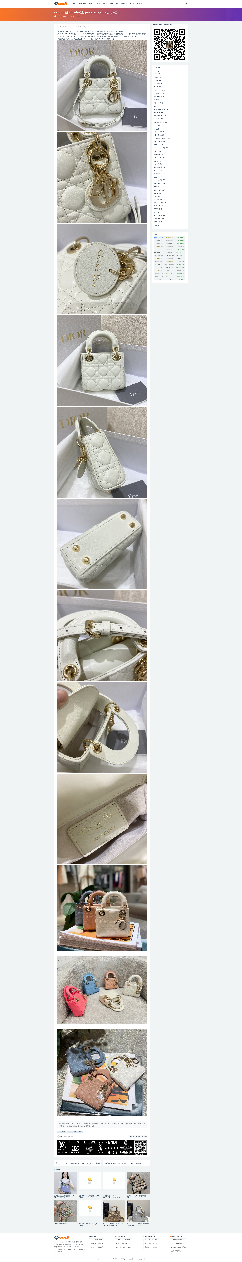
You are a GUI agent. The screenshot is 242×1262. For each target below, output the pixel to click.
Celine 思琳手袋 (159, 241)
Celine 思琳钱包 (169, 247)
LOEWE (156, 177)
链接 (145, 1136)
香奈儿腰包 (169, 279)
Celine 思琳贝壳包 (180, 244)
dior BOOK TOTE (158, 253)
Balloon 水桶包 (158, 180)
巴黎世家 (156, 225)
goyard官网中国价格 (178, 1240)
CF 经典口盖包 (158, 93)
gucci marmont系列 (169, 265)
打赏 (132, 1136)
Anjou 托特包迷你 (159, 135)
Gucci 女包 (157, 157)
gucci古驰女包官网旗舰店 (123, 1243)
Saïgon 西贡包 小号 (159, 144)
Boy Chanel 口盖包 (159, 90)
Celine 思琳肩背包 (159, 244)
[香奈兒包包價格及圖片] (55, 16)
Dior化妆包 (169, 258)
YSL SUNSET (157, 218)
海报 (138, 1136)
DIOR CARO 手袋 (169, 256)
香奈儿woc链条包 (158, 271)
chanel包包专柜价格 (140, 1259)
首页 (74, 3)
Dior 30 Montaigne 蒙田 (159, 250)
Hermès (156, 161)
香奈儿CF (169, 267)
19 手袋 (156, 80)
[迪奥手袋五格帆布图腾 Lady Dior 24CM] (65, 1211)
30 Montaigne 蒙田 (159, 109)
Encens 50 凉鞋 (158, 167)
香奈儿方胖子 (169, 277)
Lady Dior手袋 (180, 265)
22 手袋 (156, 87)
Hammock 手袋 (158, 183)
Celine (155, 71)
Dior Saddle (157, 119)
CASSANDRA (158, 199)
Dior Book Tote (158, 115)
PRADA (131, 3)
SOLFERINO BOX (159, 215)
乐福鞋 (156, 173)
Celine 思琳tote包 (158, 238)
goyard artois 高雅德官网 (178, 1247)
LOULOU (156, 209)
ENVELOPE (157, 205)
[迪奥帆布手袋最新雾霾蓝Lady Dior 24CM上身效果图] (65, 1183)
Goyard (156, 129)
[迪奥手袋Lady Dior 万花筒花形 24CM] (138, 1183)
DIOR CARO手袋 (158, 256)
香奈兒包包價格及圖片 (67, 1136)
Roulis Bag (108, 1259)
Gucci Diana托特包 (180, 262)
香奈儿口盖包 (169, 274)
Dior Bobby (157, 112)
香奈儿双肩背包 (159, 274)
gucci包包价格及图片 (124, 1240)
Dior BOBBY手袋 (180, 250)
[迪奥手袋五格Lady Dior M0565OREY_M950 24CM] (114, 1187)
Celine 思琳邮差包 (159, 247)
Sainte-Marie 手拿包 (159, 148)
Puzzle (155, 186)
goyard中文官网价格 (178, 1243)
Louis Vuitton (82, 3)
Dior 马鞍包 (159, 261)
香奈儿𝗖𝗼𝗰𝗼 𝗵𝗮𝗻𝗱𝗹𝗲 (180, 279)
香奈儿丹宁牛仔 (169, 271)
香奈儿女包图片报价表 (151, 1247)
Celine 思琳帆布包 (180, 238)
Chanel (156, 77)
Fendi (155, 126)
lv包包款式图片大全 (96, 1240)
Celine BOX (157, 74)
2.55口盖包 (157, 83)
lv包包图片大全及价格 (96, 1243)
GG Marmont (157, 154)
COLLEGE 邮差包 (159, 202)
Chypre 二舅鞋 (158, 164)
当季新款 (156, 99)
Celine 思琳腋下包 (169, 244)
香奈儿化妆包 (180, 271)
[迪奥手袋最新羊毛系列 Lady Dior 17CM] (90, 1211)
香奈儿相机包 (158, 279)
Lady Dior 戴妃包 (62, 16)
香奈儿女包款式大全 (151, 1243)
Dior (69, 27)
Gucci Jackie (159, 264)
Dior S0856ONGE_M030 (75, 1131)
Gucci (155, 151)
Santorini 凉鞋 (158, 170)
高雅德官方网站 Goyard (178, 1251)
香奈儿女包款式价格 (151, 1240)
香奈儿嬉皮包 (180, 274)
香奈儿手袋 (159, 276)
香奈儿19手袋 (158, 268)
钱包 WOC (157, 103)
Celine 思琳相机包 (180, 241)
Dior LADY (180, 255)
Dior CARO (180, 252)
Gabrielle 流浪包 (158, 96)
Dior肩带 (180, 258)
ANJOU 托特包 (158, 132)
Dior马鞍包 (169, 261)
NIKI (155, 212)
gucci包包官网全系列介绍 (123, 1247)
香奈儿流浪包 (180, 277)
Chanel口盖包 (180, 247)
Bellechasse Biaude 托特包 (161, 138)
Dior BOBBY (169, 249)
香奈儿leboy (180, 267)
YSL (117, 3)
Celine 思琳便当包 (169, 238)
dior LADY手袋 (62, 1131)
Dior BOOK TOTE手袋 (170, 253)
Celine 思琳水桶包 (169, 241)
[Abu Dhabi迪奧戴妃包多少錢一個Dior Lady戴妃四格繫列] (114, 1211)
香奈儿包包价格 (129, 1259)
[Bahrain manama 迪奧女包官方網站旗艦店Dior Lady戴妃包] (138, 1211)
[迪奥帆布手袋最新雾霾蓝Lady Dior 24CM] (90, 1187)
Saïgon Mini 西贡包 (159, 141)
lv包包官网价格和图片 (96, 1247)
